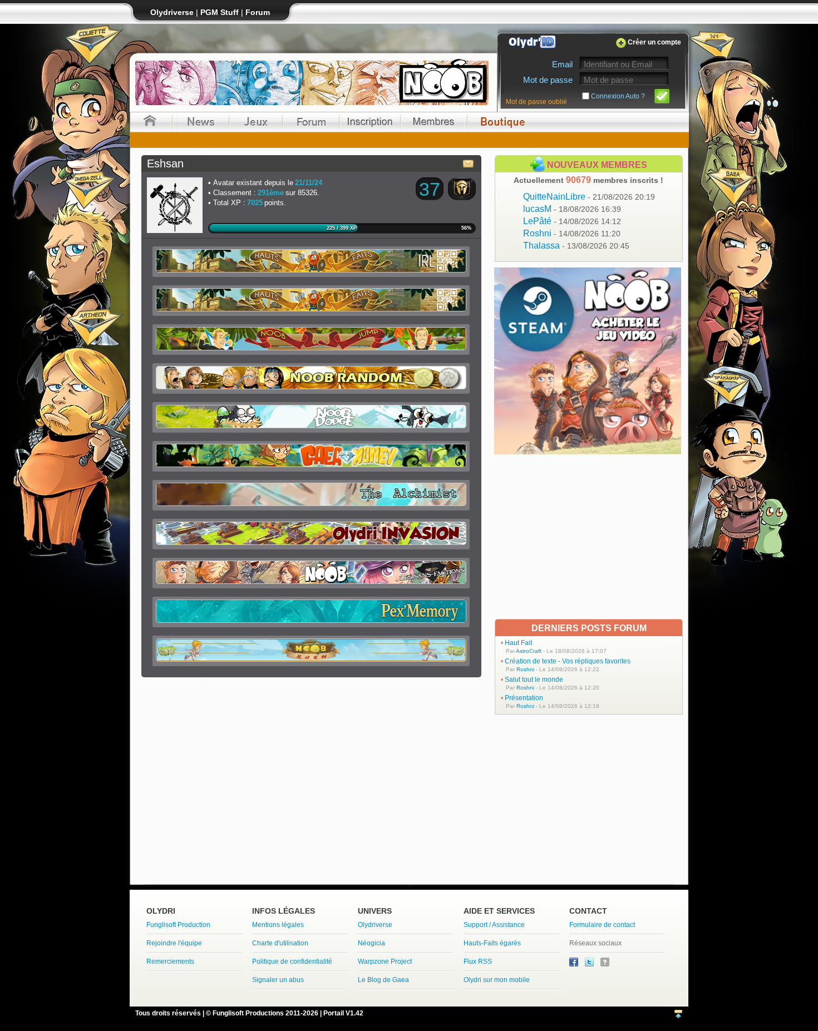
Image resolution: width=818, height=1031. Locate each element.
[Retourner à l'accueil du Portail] (150, 122)
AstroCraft (528, 651)
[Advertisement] (588, 536)
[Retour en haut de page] (678, 1014)
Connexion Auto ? (618, 96)
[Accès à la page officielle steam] (587, 451)
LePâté (572, 221)
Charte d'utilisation (280, 943)
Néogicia (371, 943)
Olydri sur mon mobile (497, 980)
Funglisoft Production (178, 925)
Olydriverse (375, 925)
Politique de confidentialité (292, 961)
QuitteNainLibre (589, 196)
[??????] (604, 964)
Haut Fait (518, 643)
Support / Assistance (494, 925)
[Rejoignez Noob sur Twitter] (590, 964)
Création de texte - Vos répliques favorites (567, 661)
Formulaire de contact (602, 925)
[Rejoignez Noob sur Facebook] (574, 964)
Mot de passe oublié (536, 102)
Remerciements (170, 961)
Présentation (524, 698)
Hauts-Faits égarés (492, 943)
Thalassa (576, 245)
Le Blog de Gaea (383, 980)
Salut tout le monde (534, 679)
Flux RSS (478, 961)
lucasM (572, 209)
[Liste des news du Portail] (200, 122)
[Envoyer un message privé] (468, 163)
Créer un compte (654, 42)
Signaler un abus (278, 980)
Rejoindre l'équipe (174, 943)
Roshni (571, 233)
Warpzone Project (385, 961)
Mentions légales (278, 925)
